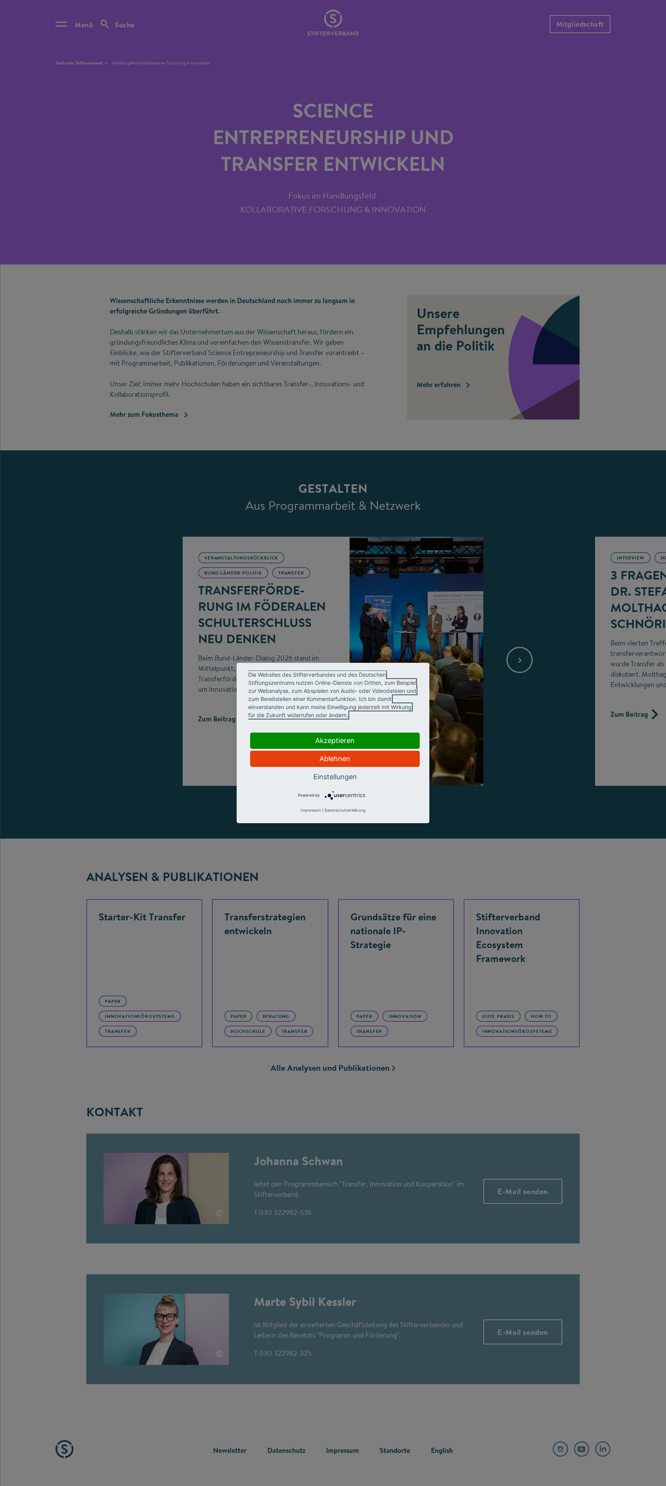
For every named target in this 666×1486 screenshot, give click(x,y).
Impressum (311, 810)
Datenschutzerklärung (345, 810)
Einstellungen (335, 777)
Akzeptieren (335, 740)
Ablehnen (335, 759)
